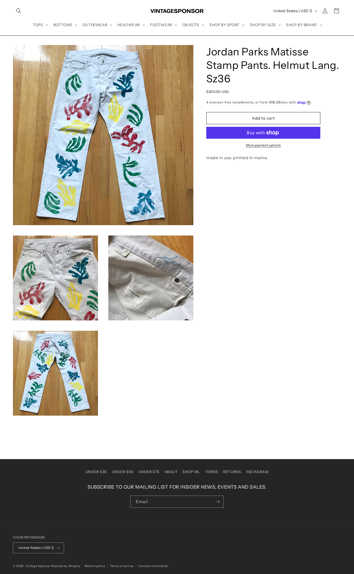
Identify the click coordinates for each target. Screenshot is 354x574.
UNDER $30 (96, 471)
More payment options (263, 145)
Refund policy (95, 566)
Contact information (153, 566)
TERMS (211, 471)
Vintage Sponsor (37, 566)
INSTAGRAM (257, 471)
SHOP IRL (191, 471)
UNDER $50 (122, 471)
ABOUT (171, 471)
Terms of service (122, 566)
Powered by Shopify (65, 566)
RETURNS (232, 471)
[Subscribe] (217, 502)
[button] (18, 11)
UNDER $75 (148, 471)
